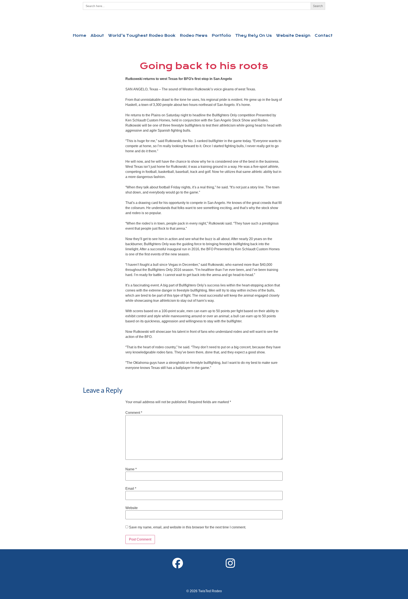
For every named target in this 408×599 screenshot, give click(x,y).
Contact (324, 35)
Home (79, 35)
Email (130, 488)
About (97, 35)
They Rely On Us (253, 35)
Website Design (293, 35)
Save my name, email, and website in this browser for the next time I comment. (187, 527)
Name (131, 469)
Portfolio (221, 35)
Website (131, 508)
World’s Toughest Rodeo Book (142, 35)
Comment (133, 412)
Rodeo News (193, 35)
